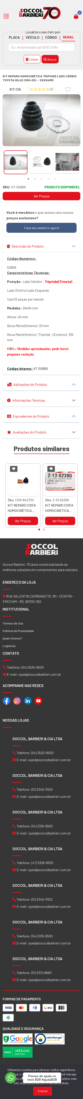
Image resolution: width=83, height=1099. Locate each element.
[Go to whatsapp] (10, 1077)
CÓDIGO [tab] (51, 37)
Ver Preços (42, 196)
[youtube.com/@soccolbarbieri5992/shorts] (38, 700)
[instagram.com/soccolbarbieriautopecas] (17, 700)
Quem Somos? (12, 638)
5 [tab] (55, 179)
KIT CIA (15, 89)
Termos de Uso (13, 623)
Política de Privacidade (18, 631)
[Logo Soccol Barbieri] (40, 13)
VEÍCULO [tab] (32, 37)
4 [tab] (48, 179)
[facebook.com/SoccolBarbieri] (6, 700)
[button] (39, 530)
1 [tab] (28, 179)
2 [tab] (35, 179)
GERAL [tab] (68, 37)
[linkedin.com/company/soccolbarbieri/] (28, 700)
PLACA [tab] (14, 37)
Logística (9, 646)
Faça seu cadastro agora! (41, 228)
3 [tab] (41, 179)
